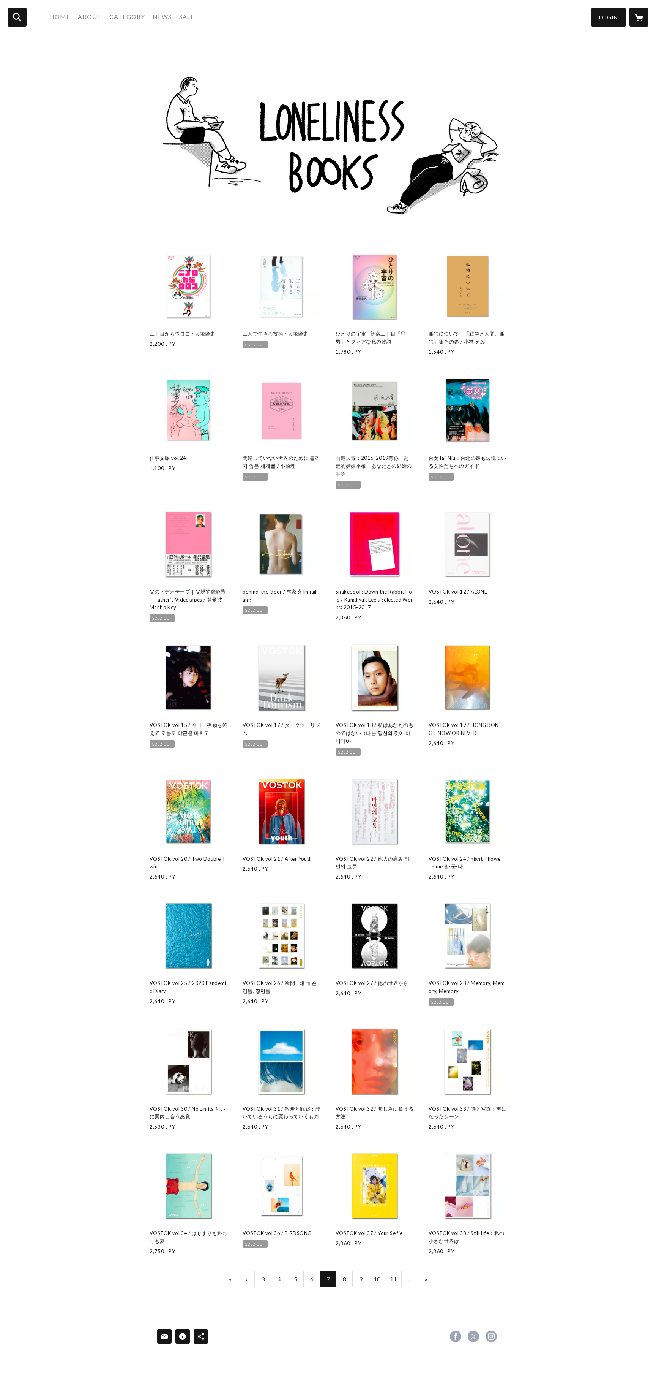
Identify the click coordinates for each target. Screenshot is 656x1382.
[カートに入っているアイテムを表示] (638, 17)
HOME (59, 16)
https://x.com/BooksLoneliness (473, 1336)
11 (393, 1278)
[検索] (17, 17)
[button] (608, 17)
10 (377, 1278)
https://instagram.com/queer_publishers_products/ (491, 1336)
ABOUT (90, 16)
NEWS (162, 16)
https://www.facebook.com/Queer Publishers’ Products (455, 1336)
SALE (186, 16)
